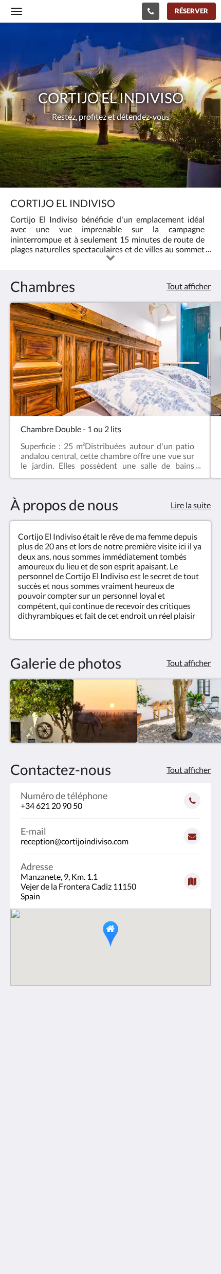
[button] (110, 934)
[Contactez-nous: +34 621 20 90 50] (150, 11)
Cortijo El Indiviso (59, 11)
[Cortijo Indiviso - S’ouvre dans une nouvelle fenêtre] (49, 1138)
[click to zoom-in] (41, 711)
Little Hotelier (78, 1210)
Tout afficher (189, 286)
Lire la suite (191, 505)
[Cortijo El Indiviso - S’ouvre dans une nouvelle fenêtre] (20, 1138)
